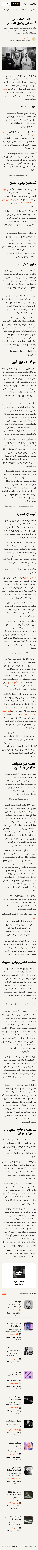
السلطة (16, 1257)
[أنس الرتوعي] (20, 1334)
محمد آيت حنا (13, 1310)
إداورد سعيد (32, 1250)
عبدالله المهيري (13, 1478)
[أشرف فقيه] (20, 1407)
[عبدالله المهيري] (20, 1478)
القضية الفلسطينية (29, 1253)
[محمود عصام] (20, 1359)
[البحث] (25, 4)
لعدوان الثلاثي (29, 577)
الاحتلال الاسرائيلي (21, 1250)
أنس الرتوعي (14, 1334)
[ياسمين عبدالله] (20, 1503)
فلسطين (32, 1257)
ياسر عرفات (24, 1257)
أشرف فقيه (14, 1408)
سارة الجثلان (14, 1383)
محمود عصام (14, 1359)
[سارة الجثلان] (20, 1383)
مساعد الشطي (13, 1429)
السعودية (10, 1250)
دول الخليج (18, 1253)
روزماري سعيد (8, 1253)
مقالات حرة (26, 40)
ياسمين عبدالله (13, 1503)
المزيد (4, 1294)
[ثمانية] (32, 4)
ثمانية (19, 40)
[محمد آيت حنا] (20, 1310)
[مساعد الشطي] (20, 1429)
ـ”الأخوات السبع (13, 682)
